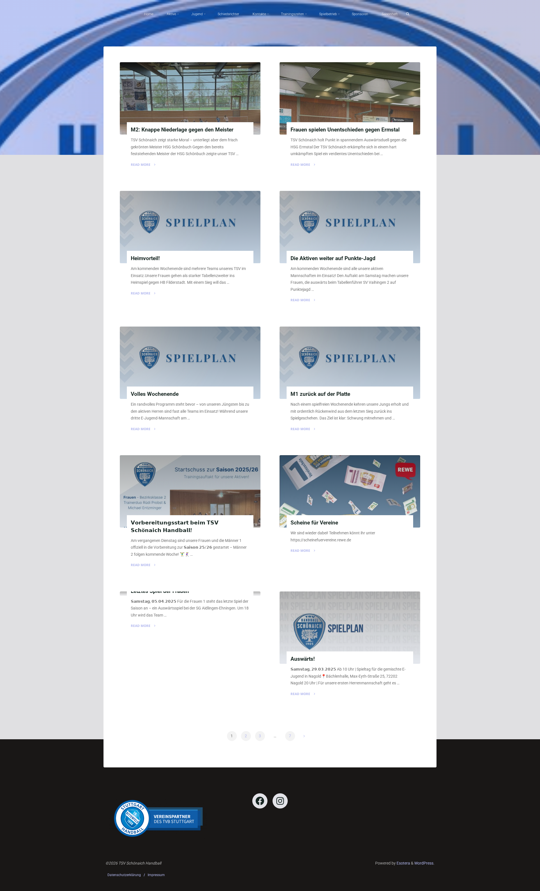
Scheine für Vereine (314, 523)
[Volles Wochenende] (190, 363)
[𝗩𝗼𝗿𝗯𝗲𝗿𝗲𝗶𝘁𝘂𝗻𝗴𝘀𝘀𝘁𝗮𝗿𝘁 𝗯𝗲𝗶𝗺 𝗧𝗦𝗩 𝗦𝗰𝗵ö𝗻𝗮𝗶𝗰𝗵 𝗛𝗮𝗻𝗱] (190, 491)
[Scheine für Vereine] (350, 491)
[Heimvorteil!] (190, 227)
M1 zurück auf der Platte (320, 394)
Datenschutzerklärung (124, 875)
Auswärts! (303, 659)
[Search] (408, 14)
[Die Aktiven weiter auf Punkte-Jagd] (350, 227)
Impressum (156, 875)
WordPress (423, 863)
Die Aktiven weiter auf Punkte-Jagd (333, 258)
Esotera (403, 863)
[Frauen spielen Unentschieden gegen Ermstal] (350, 98)
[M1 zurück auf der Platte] (350, 363)
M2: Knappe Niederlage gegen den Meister (182, 129)
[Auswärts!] (350, 627)
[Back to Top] (518, 883)
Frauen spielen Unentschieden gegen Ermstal (345, 129)
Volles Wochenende (155, 394)
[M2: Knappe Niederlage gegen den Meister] (190, 98)
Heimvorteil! (145, 258)
